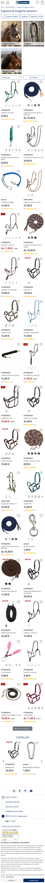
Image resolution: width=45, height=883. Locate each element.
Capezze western (12, 16)
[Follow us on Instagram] (14, 791)
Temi (2, 7)
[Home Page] (22, 2)
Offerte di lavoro (15, 816)
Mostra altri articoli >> (22, 728)
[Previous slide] (3, 105)
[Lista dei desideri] (37, 2)
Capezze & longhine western (25, 7)
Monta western (10, 7)
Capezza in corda (36, 16)
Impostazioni (11, 880)
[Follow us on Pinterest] (25, 791)
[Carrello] (42, 2)
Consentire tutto (33, 880)
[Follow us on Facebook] (19, 791)
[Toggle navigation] (2, 2)
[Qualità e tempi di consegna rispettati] (10, 836)
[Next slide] (19, 105)
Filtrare (35, 77)
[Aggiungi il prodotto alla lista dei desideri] (18, 82)
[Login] (7, 2)
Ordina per (6, 77)
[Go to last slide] (3, 761)
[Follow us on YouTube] (31, 791)
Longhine (24, 16)
